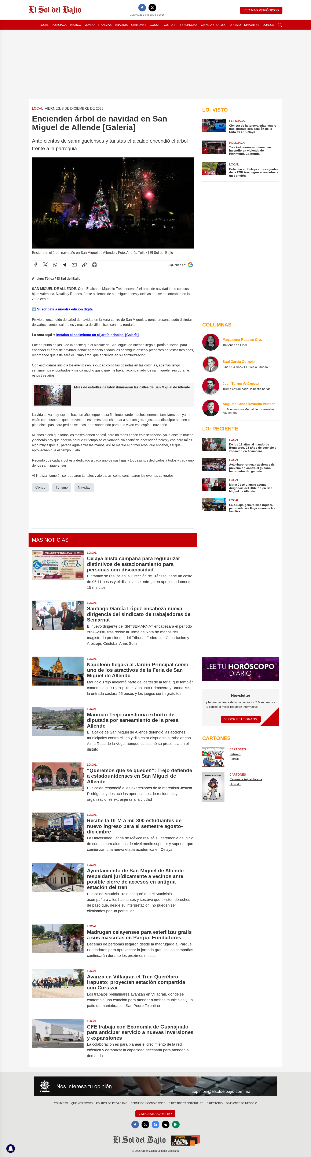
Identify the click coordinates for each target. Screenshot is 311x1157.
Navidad (84, 487)
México (75, 24)
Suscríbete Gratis (240, 719)
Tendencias (189, 24)
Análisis (121, 24)
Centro (40, 487)
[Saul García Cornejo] (210, 364)
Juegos (268, 24)
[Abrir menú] (31, 25)
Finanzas (105, 24)
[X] (152, 7)
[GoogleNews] (155, 1124)
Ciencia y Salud (213, 24)
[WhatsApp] (55, 264)
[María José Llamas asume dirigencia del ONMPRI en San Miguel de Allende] (214, 485)
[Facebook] (142, 7)
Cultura (170, 24)
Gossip (155, 24)
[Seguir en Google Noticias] (190, 264)
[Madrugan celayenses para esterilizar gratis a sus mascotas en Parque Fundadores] (58, 944)
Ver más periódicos (261, 10)
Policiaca (59, 24)
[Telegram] (64, 264)
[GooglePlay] (176, 1124)
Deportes (251, 24)
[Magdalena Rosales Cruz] (210, 342)
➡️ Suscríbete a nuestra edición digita (62, 309)
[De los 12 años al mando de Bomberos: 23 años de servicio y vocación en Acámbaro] (214, 445)
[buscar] (279, 24)
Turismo (234, 24)
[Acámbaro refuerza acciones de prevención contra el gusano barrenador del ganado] (214, 465)
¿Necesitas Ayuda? (155, 1114)
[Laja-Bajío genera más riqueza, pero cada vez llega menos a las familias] (214, 505)
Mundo (89, 24)
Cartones (138, 24)
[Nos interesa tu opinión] (155, 1086)
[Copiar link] (84, 264)
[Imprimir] (94, 264)
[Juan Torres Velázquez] (210, 386)
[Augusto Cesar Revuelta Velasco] (210, 408)
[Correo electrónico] (74, 264)
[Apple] (165, 1124)
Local (44, 24)
